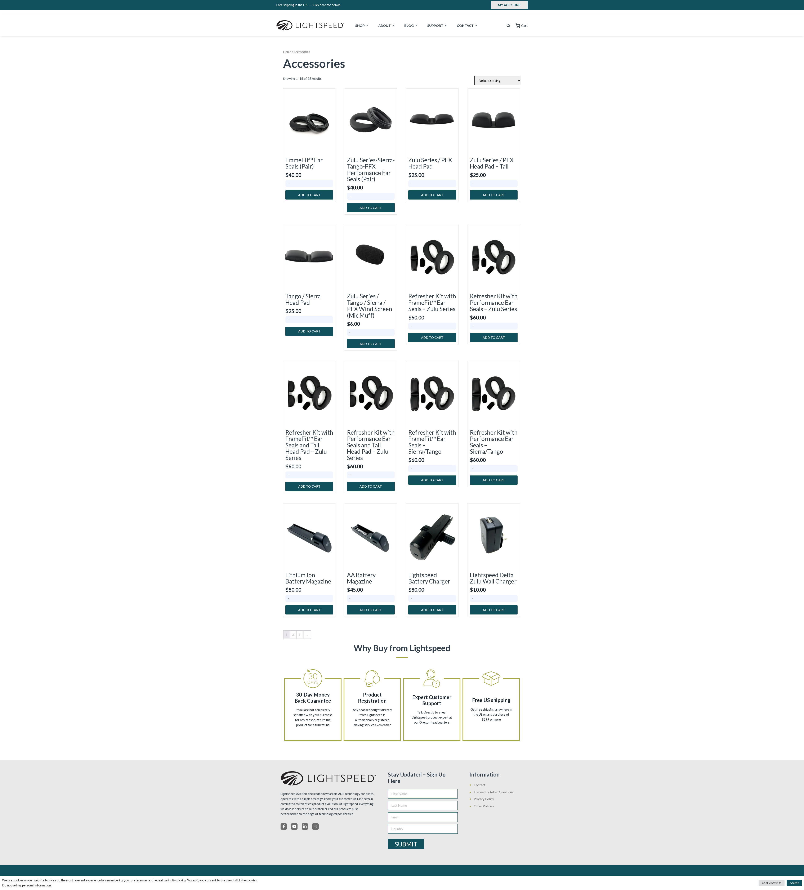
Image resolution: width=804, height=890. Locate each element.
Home (287, 52)
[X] (294, 826)
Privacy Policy (484, 799)
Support (435, 25)
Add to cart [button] (309, 195)
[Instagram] (315, 826)
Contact (465, 25)
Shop (360, 25)
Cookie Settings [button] (771, 883)
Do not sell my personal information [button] (26, 885)
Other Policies (484, 806)
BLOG (409, 25)
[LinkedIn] (305, 826)
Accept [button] (794, 883)
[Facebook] (284, 826)
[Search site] (508, 25)
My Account (509, 5)
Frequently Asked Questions (493, 792)
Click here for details (327, 5)
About (384, 25)
